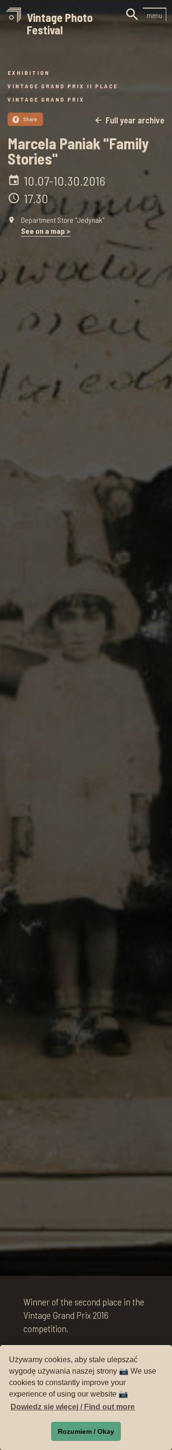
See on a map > (45, 230)
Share (26, 118)
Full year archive (129, 120)
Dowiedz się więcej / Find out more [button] (73, 1407)
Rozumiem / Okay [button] (86, 1431)
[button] (154, 14)
